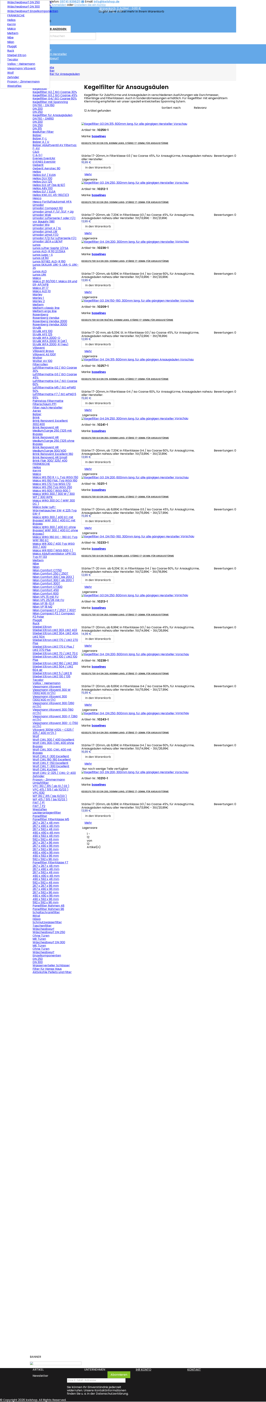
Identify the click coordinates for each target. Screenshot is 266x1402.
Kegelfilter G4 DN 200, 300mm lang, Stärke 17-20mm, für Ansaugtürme (125, 261)
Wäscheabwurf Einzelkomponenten (27, 11)
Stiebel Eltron (16, 55)
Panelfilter (40, 816)
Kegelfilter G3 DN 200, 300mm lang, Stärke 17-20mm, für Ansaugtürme (125, 791)
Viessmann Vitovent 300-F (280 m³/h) (55, 718)
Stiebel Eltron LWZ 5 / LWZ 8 (52, 673)
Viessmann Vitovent (21, 68)
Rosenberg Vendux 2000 (50, 321)
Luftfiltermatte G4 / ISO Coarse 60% (55, 382)
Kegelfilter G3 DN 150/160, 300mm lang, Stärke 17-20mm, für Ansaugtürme (127, 319)
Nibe (10, 37)
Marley (37, 294)
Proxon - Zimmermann (23, 81)
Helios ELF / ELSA (44, 191)
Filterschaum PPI (44, 404)
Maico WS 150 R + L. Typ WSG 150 (55, 477)
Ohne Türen (41, 936)
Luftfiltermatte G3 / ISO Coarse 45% (55, 376)
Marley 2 (39, 301)
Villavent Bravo (43, 351)
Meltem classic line (46, 308)
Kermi (11, 24)
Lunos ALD (40, 271)
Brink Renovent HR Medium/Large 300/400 (49, 449)
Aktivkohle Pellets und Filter (52, 972)
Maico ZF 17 (40, 288)
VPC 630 (39, 793)
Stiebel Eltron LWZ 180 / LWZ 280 (55, 663)
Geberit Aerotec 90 (46, 168)
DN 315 (37, 128)
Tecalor (12, 59)
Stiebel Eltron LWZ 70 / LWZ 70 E (55, 653)
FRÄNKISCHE (16, 15)
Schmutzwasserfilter (47, 922)
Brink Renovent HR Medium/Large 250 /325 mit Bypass (52, 430)
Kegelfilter (44, 50)
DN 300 (38, 962)
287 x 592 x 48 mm (46, 829)
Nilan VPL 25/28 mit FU (48, 600)
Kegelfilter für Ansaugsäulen (52, 115)
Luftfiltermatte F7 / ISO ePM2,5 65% (54, 395)
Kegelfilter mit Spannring (50, 102)
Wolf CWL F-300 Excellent (51, 756)
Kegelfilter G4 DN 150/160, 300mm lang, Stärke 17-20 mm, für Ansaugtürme (127, 555)
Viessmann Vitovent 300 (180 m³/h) (53, 711)
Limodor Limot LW (45, 231)
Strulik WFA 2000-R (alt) (50, 341)
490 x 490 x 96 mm (46, 852)
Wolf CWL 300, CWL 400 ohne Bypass (53, 744)
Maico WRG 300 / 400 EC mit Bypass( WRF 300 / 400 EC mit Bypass (54, 520)
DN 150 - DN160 (43, 118)
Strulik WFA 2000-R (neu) (50, 344)
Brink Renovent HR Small (50, 457)
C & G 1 (37, 155)
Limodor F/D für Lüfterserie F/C (55, 238)
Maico (11, 29)
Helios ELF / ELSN (44, 175)
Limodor (38, 205)
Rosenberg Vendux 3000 (50, 324)
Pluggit (12, 46)
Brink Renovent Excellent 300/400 (50, 422)
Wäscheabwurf (48, 58)
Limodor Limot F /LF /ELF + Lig (53, 211)
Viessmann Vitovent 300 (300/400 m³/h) (50, 698)
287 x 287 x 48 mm (46, 823)
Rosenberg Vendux (46, 318)
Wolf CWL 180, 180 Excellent (52, 759)
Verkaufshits (43, 978)
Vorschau (39, 988)
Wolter (37, 358)
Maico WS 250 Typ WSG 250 (52, 487)
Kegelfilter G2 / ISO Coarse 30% (55, 92)
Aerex (37, 411)
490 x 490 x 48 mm (46, 833)
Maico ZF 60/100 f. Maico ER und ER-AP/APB (55, 283)
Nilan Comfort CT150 (47, 570)
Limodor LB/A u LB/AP (48, 241)
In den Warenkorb (49, 1040)
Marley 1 (38, 298)
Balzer (37, 135)
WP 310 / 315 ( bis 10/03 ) (50, 796)
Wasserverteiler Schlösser (51, 965)
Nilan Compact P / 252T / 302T (54, 610)
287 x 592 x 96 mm (46, 849)
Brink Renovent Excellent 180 (53, 454)
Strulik (37, 328)
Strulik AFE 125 (42, 334)
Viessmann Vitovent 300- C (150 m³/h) (55, 724)
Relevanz (200, 107)
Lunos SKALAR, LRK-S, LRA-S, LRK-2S (56, 266)
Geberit (38, 165)
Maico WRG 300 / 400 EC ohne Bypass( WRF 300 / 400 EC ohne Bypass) (55, 530)
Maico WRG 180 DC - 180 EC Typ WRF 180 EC (55, 538)
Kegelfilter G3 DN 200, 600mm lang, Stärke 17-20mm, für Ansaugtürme (125, 496)
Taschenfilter (42, 926)
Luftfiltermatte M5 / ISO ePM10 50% (54, 389)
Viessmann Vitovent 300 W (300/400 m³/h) (52, 691)
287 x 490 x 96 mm (46, 846)
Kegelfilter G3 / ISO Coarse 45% (55, 95)
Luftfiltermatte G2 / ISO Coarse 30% (55, 369)
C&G (36, 152)
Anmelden (59, 5)
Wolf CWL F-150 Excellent (50, 763)
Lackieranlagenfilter (47, 813)
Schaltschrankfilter (46, 912)
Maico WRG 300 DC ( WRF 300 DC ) (54, 502)
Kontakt (194, 1370)
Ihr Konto (143, 1370)
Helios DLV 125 (42, 182)
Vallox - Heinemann (21, 64)
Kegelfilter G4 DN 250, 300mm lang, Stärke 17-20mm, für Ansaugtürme (125, 437)
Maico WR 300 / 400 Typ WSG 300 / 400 (54, 545)
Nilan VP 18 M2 (42, 607)
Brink (36, 417)
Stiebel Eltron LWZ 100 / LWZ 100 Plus (55, 658)
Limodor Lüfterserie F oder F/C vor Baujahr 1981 (54, 219)
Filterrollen (40, 364)
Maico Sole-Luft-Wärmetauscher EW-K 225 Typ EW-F (55, 510)
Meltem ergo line (45, 311)
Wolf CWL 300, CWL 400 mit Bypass (52, 751)
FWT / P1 (39, 803)
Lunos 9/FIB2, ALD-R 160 (49, 261)
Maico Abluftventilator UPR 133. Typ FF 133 (54, 555)
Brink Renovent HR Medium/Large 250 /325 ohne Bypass (53, 440)
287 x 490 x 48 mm (46, 826)
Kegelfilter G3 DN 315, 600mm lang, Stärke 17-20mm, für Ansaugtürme (124, 143)
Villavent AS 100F (44, 354)
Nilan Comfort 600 (46, 593)
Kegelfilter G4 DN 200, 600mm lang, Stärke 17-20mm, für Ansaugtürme (125, 673)
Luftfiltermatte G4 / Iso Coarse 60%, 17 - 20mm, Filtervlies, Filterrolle (53, 1318)
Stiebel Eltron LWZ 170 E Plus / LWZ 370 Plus (53, 648)
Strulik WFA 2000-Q (46, 338)
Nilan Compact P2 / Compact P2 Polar (54, 615)
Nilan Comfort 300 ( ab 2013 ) (53, 580)
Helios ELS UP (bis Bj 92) (49, 185)
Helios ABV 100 (43, 188)
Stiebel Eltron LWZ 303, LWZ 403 (55, 630)
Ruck (10, 51)
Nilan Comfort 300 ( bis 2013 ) (53, 577)
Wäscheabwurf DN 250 (23, 2)
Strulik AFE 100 (42, 331)
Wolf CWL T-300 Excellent (51, 766)
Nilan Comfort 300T (46, 583)
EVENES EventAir (44, 162)
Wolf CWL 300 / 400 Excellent (53, 740)
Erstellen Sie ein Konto (90, 5)
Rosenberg (40, 314)
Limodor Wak (42, 215)
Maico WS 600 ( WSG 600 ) (51, 491)
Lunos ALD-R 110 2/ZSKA (49, 251)
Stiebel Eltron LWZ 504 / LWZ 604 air (53, 668)
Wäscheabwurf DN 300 (23, 7)
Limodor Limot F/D (45, 235)
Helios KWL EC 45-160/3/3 (51, 195)
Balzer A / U (41, 142)
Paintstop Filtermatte (48, 401)
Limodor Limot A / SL (47, 228)
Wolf (10, 73)
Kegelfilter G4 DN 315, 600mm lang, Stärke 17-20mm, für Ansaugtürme (124, 379)
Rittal (36, 916)
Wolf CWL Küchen (45, 769)
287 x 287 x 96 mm (46, 843)
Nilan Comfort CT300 (47, 587)
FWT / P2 (39, 806)
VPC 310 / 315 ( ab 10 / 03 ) (51, 786)
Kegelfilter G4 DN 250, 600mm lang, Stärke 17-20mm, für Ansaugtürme (125, 732)
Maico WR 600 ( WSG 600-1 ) (53, 550)
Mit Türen (39, 939)
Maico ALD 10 (42, 291)
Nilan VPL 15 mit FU (45, 597)
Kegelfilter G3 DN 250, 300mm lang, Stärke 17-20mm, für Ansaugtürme (125, 202)
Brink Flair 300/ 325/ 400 (50, 461)
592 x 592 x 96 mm (45, 859)
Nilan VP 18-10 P (43, 603)
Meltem (12, 33)
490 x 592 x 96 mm (46, 856)
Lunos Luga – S (43, 255)
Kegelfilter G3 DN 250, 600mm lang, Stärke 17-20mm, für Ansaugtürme (125, 614)
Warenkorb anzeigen (52, 30)
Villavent (39, 348)
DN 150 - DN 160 (43, 105)
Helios (11, 20)
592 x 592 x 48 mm (46, 839)
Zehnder (13, 77)
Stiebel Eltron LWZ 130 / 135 (51, 676)
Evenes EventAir (44, 158)
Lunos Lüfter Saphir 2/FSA (50, 248)
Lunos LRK (39, 275)
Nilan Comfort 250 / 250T (50, 573)
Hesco (37, 198)
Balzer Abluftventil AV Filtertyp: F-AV (55, 146)
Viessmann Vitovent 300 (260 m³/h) (53, 704)
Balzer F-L (40, 138)
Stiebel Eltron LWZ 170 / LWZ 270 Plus (55, 641)
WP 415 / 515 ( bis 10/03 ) (50, 799)
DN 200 (38, 109)
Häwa (37, 919)
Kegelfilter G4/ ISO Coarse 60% (55, 98)
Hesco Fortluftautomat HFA (52, 202)
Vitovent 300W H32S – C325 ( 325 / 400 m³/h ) (53, 731)
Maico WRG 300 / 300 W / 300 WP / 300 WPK (54, 495)
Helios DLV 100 (42, 178)
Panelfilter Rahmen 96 (48, 909)
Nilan (10, 42)
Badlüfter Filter (43, 132)
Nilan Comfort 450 (46, 590)
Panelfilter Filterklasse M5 (51, 819)
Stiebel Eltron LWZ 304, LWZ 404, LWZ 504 (55, 635)
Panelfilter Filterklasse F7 (50, 862)
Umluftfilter (41, 783)
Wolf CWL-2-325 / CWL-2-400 (54, 773)
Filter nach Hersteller (52, 54)
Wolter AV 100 (42, 361)
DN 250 (38, 112)
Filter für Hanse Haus (47, 969)
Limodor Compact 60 (48, 208)
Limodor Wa (41, 225)
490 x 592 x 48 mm (46, 836)
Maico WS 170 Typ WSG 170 (52, 484)
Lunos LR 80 (41, 258)
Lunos (37, 245)
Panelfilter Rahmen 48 (48, 906)
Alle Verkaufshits (66, 1350)
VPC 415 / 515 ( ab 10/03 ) (50, 789)
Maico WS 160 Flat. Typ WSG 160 (55, 480)
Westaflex (14, 86)
